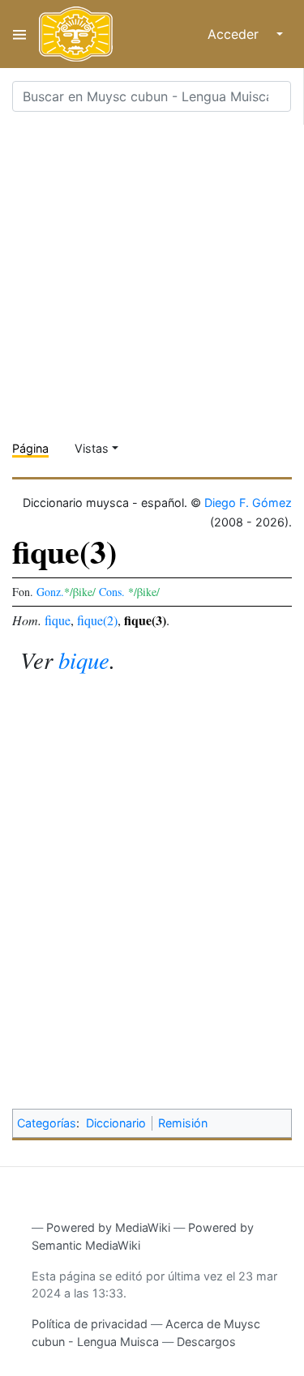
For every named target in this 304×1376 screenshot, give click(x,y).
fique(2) (97, 619)
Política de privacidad (90, 1324)
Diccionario (116, 1123)
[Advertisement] (152, 276)
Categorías (46, 1123)
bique (83, 659)
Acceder (233, 34)
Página (30, 448)
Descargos (206, 1341)
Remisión (183, 1123)
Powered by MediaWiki (108, 1227)
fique (58, 619)
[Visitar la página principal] (76, 34)
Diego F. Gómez (248, 502)
